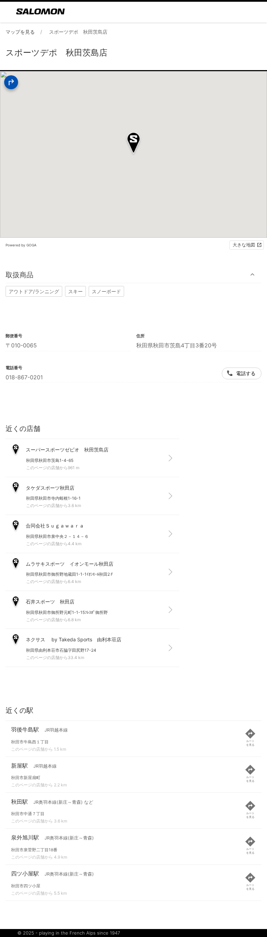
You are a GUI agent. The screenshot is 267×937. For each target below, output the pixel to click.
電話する (246, 373)
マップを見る (20, 32)
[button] (133, 274)
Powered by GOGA (21, 245)
